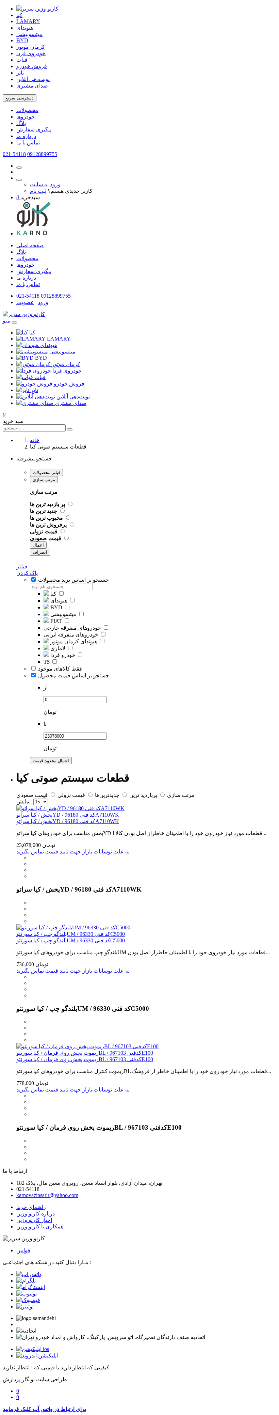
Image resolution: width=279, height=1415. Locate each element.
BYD (22, 40)
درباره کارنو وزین (35, 1213)
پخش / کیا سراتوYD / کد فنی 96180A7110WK (67, 815)
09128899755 (42, 154)
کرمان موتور (30, 47)
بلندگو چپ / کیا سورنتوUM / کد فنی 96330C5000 (70, 934)
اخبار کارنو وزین (34, 1220)
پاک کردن (27, 573)
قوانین (23, 1250)
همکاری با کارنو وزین (39, 1226)
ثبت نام (38, 191)
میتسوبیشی (29, 34)
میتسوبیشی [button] (62, 352)
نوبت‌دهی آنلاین (33, 79)
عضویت (25, 302)
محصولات (27, 110)
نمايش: (24, 801)
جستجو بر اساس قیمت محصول (73, 675)
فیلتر (21, 566)
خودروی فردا (31, 53)
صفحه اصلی (30, 245)
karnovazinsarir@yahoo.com (47, 1195)
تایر (20, 73)
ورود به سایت (45, 184)
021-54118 (14, 154)
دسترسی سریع (19, 97)
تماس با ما (28, 142)
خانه (34, 440)
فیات (22, 60)
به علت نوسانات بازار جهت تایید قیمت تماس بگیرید (73, 851)
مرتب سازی (44, 479)
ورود (43, 302)
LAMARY (28, 21)
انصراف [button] (40, 552)
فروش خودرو (31, 66)
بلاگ (21, 123)
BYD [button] (41, 358)
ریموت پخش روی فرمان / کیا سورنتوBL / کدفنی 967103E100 (84, 1053)
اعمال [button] (38, 545)
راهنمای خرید (31, 1207)
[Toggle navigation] (14, 322)
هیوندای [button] (48, 345)
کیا (19, 15)
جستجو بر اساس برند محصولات (73, 580)
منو (6, 321)
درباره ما (26, 136)
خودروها (25, 117)
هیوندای (24, 28)
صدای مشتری (32, 86)
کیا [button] (32, 332)
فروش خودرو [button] (69, 384)
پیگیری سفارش (33, 129)
